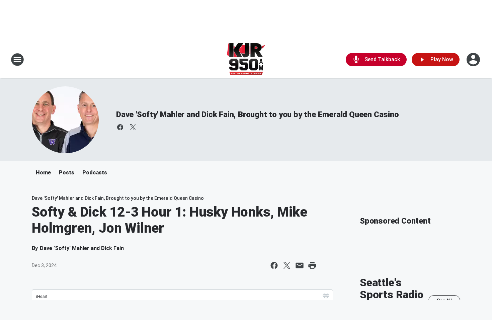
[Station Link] (246, 59)
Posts (66, 172)
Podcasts (94, 172)
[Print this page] (312, 265)
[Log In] (474, 59)
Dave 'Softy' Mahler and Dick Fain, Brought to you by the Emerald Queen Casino (257, 114)
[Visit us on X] (133, 127)
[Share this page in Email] (299, 265)
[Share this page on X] (287, 265)
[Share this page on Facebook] (274, 265)
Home (43, 172)
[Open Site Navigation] (17, 59)
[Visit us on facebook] (120, 127)
